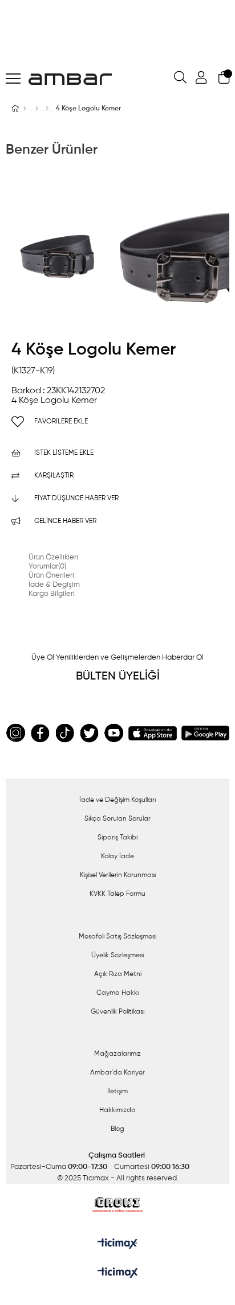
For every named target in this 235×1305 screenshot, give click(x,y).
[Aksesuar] (36, 108)
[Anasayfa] (24, 108)
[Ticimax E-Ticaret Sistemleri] (118, 1273)
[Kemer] (47, 108)
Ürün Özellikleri (53, 557)
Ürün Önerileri (51, 575)
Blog (117, 1129)
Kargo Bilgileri (52, 594)
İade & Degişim (54, 584)
